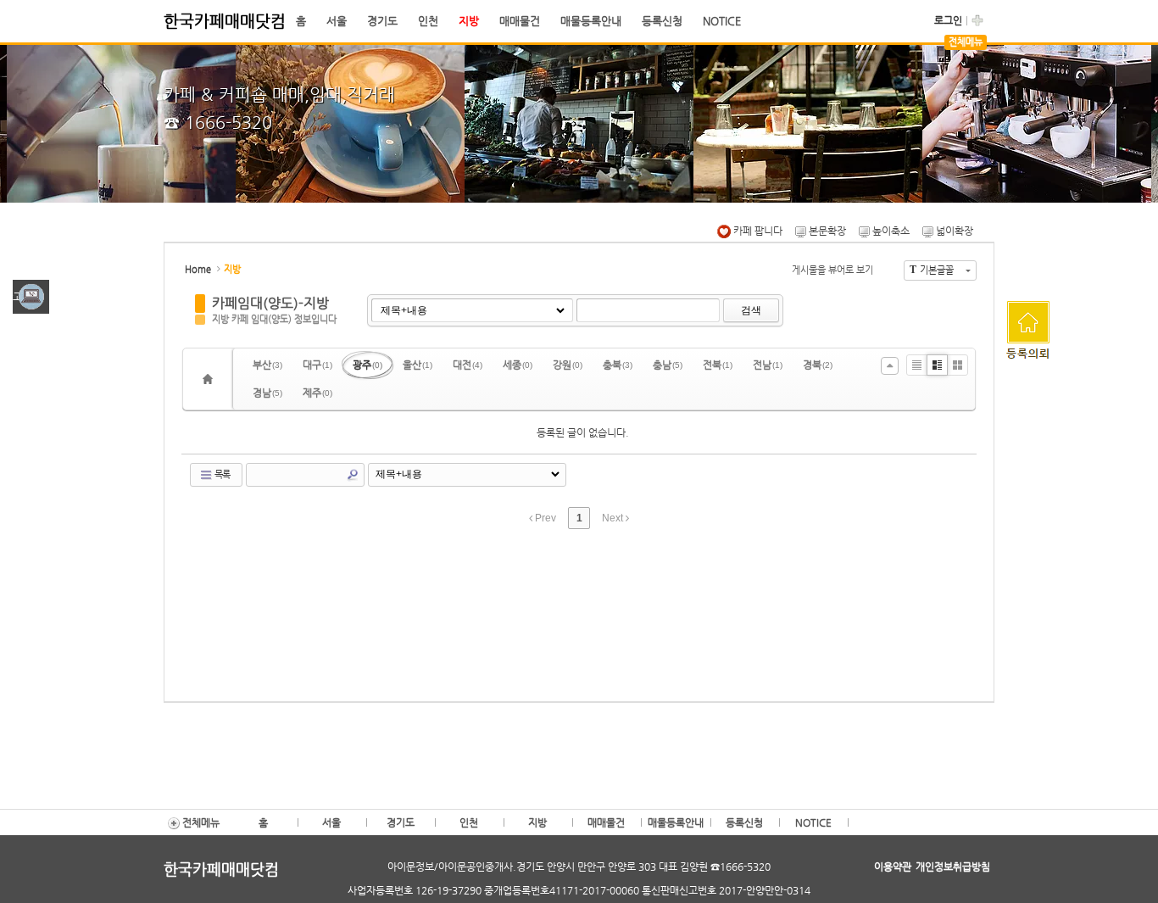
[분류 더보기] (890, 366)
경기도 (382, 20)
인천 (428, 20)
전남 (767, 365)
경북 (817, 365)
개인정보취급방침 (953, 866)
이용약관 (892, 866)
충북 (617, 365)
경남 (267, 393)
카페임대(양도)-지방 (270, 303)
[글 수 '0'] (210, 379)
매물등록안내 (590, 20)
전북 (717, 365)
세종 (517, 365)
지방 (469, 20)
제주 (317, 393)
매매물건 (519, 20)
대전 (467, 365)
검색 (751, 310)
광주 (367, 365)
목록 (221, 474)
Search (352, 475)
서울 (336, 20)
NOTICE (722, 20)
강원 (567, 365)
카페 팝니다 (756, 231)
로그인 (948, 20)
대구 (317, 365)
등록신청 (662, 20)
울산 (417, 365)
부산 (267, 365)
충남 (667, 365)
